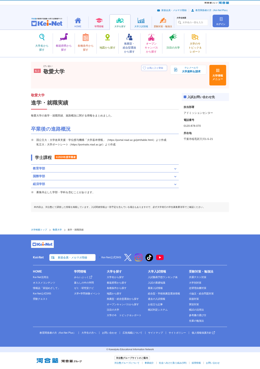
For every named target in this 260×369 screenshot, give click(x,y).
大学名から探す (115, 277)
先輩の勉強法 (196, 320)
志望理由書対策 (197, 288)
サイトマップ (155, 332)
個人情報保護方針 (201, 332)
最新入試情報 (155, 288)
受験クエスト (40, 298)
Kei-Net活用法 (41, 277)
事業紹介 (149, 363)
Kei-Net (38, 257)
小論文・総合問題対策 (201, 293)
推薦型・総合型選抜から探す (123, 298)
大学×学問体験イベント (87, 293)
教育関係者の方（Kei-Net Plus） (212, 10)
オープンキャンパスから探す (123, 304)
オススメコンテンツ (44, 282)
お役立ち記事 (155, 304)
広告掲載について (132, 332)
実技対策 (194, 304)
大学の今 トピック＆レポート (124, 315)
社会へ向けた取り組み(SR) (173, 363)
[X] (128, 259)
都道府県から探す (117, 282)
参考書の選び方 (197, 315)
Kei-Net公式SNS (111, 257)
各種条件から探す (117, 288)
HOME (37, 271)
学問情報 (80, 271)
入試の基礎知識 (156, 282)
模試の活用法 (196, 309)
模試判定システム (158, 309)
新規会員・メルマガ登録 (174, 10)
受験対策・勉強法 (201, 271)
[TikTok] (149, 259)
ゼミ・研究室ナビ (84, 288)
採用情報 (196, 363)
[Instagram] (138, 259)
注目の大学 (113, 309)
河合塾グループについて (127, 363)
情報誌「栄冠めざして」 (46, 288)
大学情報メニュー (217, 77)
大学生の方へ (88, 332)
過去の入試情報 (156, 298)
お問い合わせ (109, 332)
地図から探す (114, 293)
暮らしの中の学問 (84, 282)
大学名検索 (181, 18)
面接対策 (194, 298)
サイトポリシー (177, 332)
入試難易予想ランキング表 (163, 277)
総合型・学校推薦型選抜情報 (164, 293)
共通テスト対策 (197, 277)
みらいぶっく (81, 277)
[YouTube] (160, 259)
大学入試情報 (157, 271)
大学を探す (114, 271)
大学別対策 (195, 282)
